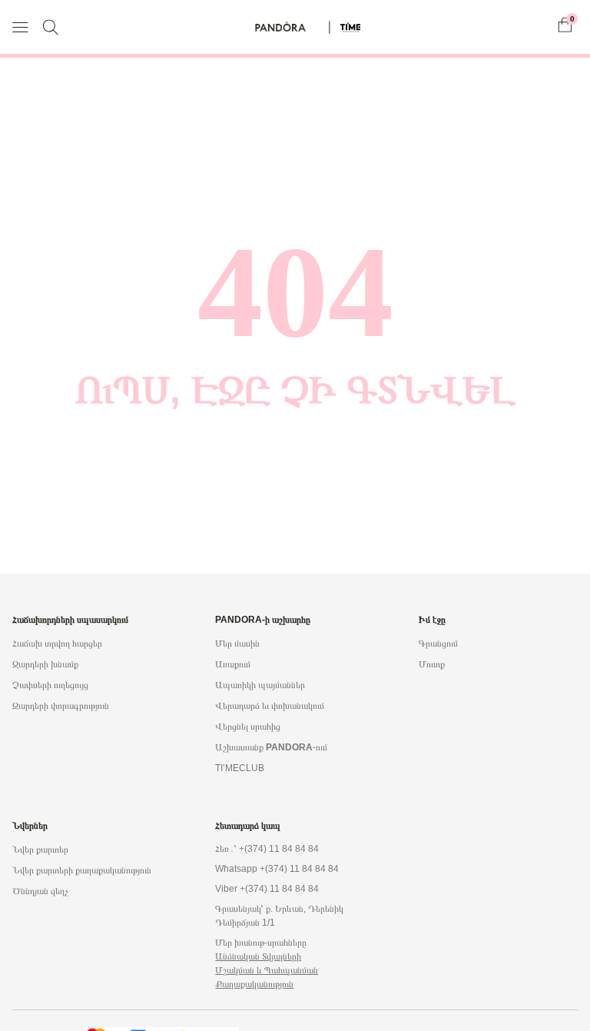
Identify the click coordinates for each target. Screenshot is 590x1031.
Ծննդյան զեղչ (40, 891)
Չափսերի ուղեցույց (50, 685)
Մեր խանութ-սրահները (261, 942)
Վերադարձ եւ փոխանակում (269, 705)
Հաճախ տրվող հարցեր (57, 643)
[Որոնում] (50, 27)
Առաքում (232, 664)
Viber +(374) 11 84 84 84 (267, 888)
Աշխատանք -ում (271, 747)
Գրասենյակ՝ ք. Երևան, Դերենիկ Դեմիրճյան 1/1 (279, 915)
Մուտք (432, 664)
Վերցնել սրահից (247, 726)
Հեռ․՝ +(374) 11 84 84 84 (267, 848)
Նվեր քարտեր (40, 849)
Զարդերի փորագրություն (60, 705)
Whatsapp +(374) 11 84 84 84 (277, 868)
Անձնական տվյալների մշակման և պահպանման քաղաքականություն (266, 970)
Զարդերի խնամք (45, 664)
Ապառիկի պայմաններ (260, 685)
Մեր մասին (237, 643)
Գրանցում (438, 643)
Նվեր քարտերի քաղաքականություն (81, 870)
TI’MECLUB (239, 768)
